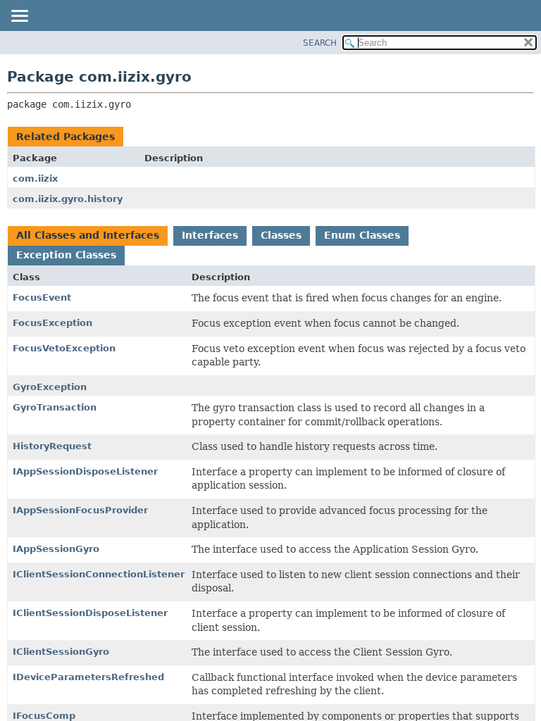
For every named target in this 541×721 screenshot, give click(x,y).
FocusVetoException (64, 348)
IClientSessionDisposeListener (90, 613)
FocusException (52, 323)
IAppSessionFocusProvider (80, 510)
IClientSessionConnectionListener (99, 574)
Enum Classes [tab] (362, 235)
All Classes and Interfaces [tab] (87, 235)
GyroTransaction (55, 407)
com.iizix (35, 178)
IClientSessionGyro (61, 651)
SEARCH (320, 43)
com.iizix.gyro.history (68, 199)
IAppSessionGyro (56, 549)
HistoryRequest (52, 446)
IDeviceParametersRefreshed (88, 677)
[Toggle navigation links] (19, 17)
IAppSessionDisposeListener (85, 471)
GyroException (50, 387)
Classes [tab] (281, 235)
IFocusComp (44, 715)
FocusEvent (42, 297)
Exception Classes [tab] (66, 255)
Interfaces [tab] (210, 235)
